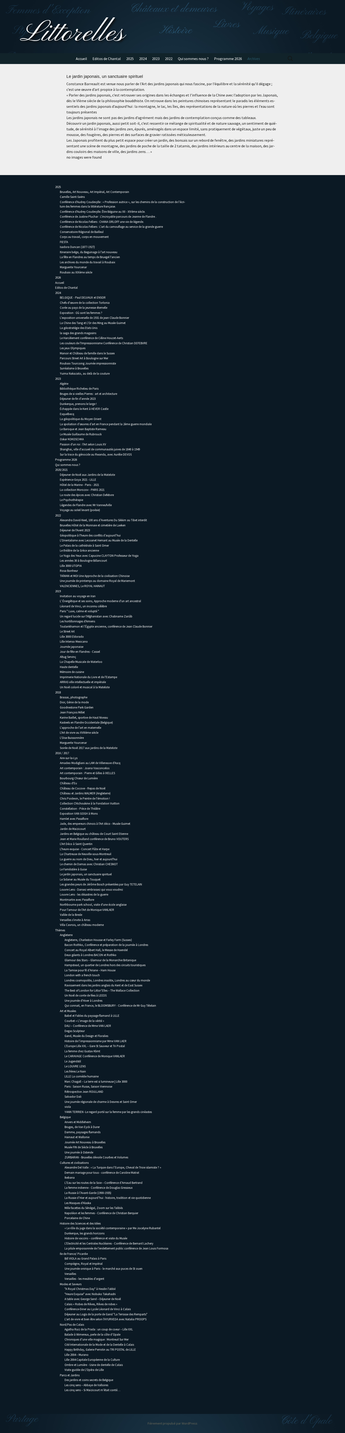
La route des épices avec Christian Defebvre (87, 495)
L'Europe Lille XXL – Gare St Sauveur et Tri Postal (95, 1046)
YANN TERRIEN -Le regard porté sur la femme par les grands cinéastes (108, 1112)
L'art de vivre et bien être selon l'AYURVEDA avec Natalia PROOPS (105, 1319)
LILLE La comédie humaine (82, 1076)
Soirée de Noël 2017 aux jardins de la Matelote (88, 748)
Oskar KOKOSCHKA (72, 439)
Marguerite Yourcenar (73, 267)
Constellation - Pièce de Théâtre (80, 809)
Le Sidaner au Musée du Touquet (80, 879)
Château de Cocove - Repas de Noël (82, 788)
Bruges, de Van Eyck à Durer (82, 1127)
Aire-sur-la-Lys (68, 758)
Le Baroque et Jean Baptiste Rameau (83, 429)
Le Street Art (67, 631)
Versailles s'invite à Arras (75, 920)
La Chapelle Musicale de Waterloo (81, 662)
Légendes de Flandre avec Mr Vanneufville (86, 505)
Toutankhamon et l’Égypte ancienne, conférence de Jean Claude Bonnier (106, 626)
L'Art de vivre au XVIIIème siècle (79, 733)
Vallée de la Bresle (71, 915)
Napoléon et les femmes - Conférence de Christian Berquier (101, 1213)
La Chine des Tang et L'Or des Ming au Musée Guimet (93, 323)
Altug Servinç (68, 657)
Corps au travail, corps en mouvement (84, 237)
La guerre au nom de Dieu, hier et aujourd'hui (88, 859)
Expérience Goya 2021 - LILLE (78, 480)
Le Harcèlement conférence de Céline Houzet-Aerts (91, 338)
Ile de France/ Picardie (74, 1254)
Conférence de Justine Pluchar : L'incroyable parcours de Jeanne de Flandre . (108, 217)
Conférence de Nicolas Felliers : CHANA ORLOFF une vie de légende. (102, 222)
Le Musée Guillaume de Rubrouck (81, 434)
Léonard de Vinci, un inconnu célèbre (83, 606)
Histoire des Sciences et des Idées (80, 1223)
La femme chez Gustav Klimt (82, 1051)
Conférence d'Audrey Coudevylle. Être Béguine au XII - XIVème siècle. (102, 212)
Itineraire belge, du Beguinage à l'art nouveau (88, 252)
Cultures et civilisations (74, 1163)
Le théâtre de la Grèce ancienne (79, 550)
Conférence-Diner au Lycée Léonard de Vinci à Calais (98, 1309)
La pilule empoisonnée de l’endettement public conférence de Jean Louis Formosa (116, 1248)
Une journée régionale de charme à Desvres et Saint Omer (101, 1102)
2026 (58, 278)
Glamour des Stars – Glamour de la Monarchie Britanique (100, 960)
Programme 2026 (228, 58)
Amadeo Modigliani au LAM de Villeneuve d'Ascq (90, 763)
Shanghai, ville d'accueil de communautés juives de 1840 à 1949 (100, 449)
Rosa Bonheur (69, 571)
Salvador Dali (73, 1097)
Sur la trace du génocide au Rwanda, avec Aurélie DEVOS (96, 454)
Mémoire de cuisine (72, 672)
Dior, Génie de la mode (74, 702)
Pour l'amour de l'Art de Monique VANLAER (87, 910)
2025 (130, 58)
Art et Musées (68, 1011)
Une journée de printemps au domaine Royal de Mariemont (97, 581)
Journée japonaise (71, 647)
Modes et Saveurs (70, 1284)
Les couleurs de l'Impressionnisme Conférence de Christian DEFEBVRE (103, 343)
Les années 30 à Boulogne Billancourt (83, 561)
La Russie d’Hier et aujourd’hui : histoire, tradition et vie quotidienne (108, 1198)
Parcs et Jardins (70, 1375)
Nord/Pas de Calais (72, 1325)
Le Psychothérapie (71, 500)
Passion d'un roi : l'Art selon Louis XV (83, 444)
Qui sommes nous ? (193, 58)
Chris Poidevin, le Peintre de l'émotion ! (85, 799)
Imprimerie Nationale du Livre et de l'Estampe (88, 677)
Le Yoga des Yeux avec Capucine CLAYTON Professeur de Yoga (99, 556)
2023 (156, 58)
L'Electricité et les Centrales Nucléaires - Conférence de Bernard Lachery (109, 1243)
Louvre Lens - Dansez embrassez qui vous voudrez (91, 890)
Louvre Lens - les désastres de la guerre (84, 895)
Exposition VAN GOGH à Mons (79, 814)
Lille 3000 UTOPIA (71, 566)
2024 (143, 58)
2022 (168, 58)
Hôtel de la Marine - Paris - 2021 (79, 485)
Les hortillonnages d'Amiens (77, 621)
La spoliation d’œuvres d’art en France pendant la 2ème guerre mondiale (106, 424)
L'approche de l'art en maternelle (80, 728)
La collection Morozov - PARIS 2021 (82, 490)
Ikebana (70, 1178)
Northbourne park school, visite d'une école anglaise (93, 905)
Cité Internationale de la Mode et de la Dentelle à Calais (99, 1345)
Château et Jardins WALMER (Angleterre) (85, 793)
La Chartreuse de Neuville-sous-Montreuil (85, 854)
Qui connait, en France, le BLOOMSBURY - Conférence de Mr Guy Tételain (110, 1006)
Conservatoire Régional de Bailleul (82, 232)
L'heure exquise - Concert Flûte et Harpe (84, 849)
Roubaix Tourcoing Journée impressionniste (88, 363)
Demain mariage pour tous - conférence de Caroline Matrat (102, 1173)
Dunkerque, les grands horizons (84, 1233)
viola (68, 1107)
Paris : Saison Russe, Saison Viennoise (88, 1087)
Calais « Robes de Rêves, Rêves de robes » (91, 1304)
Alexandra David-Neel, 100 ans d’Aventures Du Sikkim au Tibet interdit (103, 520)
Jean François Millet (72, 712)
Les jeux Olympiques (72, 348)
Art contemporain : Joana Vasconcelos (84, 768)
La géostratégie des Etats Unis (78, 328)
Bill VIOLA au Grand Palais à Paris (85, 1259)
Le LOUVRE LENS (75, 1066)
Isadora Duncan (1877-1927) (77, 247)
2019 (58, 591)
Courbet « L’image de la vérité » (84, 1021)
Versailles (70, 1274)
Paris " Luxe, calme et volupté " (79, 611)
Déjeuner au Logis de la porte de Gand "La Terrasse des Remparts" (106, 1314)
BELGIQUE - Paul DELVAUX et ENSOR (83, 298)
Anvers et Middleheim (78, 1122)
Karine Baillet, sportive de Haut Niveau (84, 718)
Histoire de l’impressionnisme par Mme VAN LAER (95, 1041)
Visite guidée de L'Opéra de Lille (84, 1370)
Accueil (81, 58)
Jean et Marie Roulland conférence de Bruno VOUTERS (94, 839)
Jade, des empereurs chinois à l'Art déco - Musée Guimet (95, 824)
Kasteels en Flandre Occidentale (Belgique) (86, 723)
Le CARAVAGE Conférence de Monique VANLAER (95, 1056)
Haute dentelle (69, 667)
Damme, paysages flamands (82, 1132)
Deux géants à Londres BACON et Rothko (90, 955)
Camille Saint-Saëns (72, 197)
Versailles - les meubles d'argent (84, 1279)
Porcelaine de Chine (77, 1218)
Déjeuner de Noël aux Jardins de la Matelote (87, 475)
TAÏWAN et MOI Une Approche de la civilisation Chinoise (95, 576)
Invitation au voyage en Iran (78, 596)
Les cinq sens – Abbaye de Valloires (86, 1385)
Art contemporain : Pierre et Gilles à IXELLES (87, 773)
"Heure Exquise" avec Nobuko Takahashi (90, 1294)
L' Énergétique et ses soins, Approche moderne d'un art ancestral (100, 601)
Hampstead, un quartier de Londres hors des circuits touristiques (105, 965)
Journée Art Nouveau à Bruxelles (85, 1142)
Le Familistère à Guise (73, 869)
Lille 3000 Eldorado (72, 637)
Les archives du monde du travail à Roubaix (87, 262)
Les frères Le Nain (75, 1071)
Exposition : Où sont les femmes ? (81, 313)
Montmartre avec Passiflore (77, 900)
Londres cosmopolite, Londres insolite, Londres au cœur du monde (107, 980)
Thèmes (60, 930)
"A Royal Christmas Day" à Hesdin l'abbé (90, 1289)
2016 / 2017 (62, 753)
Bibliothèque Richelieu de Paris (79, 389)
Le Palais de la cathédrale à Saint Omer (84, 546)
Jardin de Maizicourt (73, 829)
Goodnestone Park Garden (76, 707)
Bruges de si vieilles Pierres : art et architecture (88, 394)
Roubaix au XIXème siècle (76, 272)
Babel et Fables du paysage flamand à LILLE (92, 1016)
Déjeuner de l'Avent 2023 (75, 530)
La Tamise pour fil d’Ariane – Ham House (90, 970)
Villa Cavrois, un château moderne (82, 925)
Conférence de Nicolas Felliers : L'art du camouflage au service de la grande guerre (111, 227)
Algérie (64, 384)
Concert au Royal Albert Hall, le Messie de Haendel (96, 950)
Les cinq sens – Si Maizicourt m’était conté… (92, 1390)
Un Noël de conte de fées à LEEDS (86, 995)
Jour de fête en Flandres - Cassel (80, 652)
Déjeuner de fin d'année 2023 (78, 399)
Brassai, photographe (73, 697)
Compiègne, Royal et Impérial (84, 1264)
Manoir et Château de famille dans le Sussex (87, 353)
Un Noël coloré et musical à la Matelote (85, 687)
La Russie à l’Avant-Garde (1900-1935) (88, 1193)
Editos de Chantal (106, 58)
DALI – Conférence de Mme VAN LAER (88, 1026)
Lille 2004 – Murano (76, 1355)
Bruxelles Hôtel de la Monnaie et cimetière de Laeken (93, 525)
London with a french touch (82, 975)
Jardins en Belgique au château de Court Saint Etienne (94, 834)
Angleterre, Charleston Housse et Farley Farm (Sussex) (98, 940)
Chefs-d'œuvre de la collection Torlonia (85, 303)
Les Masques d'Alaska (78, 1203)
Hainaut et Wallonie (77, 1137)
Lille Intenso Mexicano (74, 642)
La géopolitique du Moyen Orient (80, 419)
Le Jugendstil (73, 1061)
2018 (58, 692)
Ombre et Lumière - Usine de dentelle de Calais (94, 1365)
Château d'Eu (68, 783)
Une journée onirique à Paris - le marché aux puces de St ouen (103, 1269)
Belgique (65, 1117)
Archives (253, 58)
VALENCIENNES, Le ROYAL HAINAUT (82, 586)
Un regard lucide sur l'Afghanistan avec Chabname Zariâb (96, 616)
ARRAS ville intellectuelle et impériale (83, 682)
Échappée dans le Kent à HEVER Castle (84, 409)
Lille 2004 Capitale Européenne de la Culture (92, 1360)
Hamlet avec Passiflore (74, 819)
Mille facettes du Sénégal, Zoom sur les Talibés (94, 1208)
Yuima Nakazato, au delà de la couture (85, 374)
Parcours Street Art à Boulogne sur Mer (84, 358)
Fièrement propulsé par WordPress (172, 1423)
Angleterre (66, 935)
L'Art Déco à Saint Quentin (76, 844)
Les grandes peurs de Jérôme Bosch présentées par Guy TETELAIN (101, 884)
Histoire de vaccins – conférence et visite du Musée (96, 1238)
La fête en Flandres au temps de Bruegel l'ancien (90, 257)
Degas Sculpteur (75, 1031)
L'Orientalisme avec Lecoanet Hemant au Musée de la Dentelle (99, 540)
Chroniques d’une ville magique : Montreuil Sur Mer (97, 1339)
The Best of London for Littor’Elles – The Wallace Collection (102, 991)
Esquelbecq (67, 414)
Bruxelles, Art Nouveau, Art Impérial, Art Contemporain (94, 192)
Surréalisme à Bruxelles (74, 368)
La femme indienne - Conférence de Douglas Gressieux (99, 1188)
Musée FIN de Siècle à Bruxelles (84, 1147)
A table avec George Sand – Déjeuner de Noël (93, 1299)
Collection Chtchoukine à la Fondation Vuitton (89, 803)
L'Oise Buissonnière (72, 738)
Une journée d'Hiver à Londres (83, 1001)
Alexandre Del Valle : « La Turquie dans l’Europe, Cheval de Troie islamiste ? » (113, 1167)
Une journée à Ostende (79, 1152)
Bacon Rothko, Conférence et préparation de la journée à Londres (106, 945)
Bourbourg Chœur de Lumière (79, 778)
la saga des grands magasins (78, 333)
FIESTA (64, 242)
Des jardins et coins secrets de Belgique (89, 1380)
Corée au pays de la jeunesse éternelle (83, 308)
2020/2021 (61, 470)
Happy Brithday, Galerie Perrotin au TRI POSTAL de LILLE (100, 1350)
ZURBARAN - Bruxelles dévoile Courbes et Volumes (96, 1157)
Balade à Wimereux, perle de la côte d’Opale (92, 1335)
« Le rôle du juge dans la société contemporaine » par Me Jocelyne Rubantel (113, 1228)
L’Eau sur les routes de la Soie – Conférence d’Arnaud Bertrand (103, 1183)
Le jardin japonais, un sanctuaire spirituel (86, 874)
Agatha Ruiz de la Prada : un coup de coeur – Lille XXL (99, 1329)
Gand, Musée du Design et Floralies (86, 1036)
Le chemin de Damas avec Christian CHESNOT (89, 864)
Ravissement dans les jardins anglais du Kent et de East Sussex (103, 985)
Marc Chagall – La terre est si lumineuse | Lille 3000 (96, 1082)
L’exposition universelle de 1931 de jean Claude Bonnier (94, 318)
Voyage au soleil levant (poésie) (80, 510)
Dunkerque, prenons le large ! (78, 404)
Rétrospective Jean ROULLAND (84, 1092)
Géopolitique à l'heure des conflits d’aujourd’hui (90, 535)
